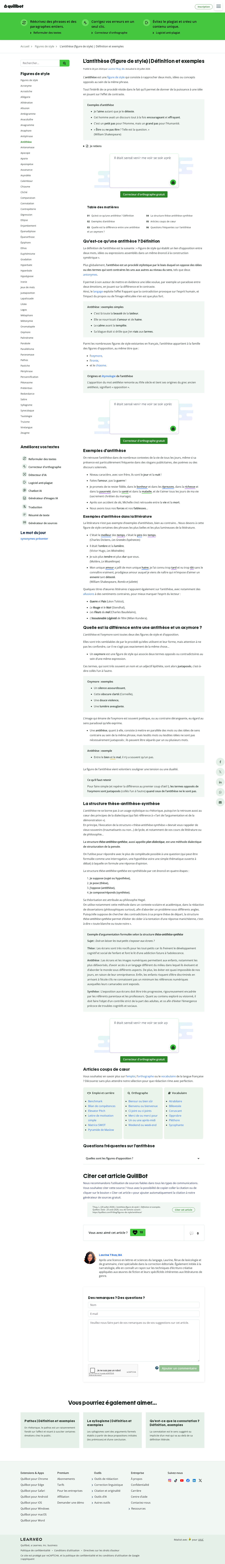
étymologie (109, 376)
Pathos (24, 360)
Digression (26, 214)
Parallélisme (27, 349)
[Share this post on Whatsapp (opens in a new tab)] (220, 792)
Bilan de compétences (101, 1106)
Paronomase (27, 354)
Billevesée (175, 1106)
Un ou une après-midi (141, 1120)
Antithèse (26, 141)
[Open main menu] (218, 6)
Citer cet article (183, 1209)
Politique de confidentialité (35, 1550)
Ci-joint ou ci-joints (140, 1111)
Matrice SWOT (97, 1125)
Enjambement (28, 225)
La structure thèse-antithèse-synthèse (172, 215)
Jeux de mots (28, 287)
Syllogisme (26, 404)
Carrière (136, 1491)
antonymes (90, 274)
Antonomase (27, 147)
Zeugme (25, 432)
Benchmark (95, 1101)
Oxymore (25, 332)
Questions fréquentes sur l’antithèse (171, 227)
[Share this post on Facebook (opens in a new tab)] (220, 762)
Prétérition (26, 388)
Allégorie (25, 97)
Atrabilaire (175, 1101)
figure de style (116, 77)
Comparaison (28, 197)
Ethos (24, 248)
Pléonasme (27, 382)
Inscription (204, 6)
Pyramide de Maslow (101, 1130)
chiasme (101, 365)
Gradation (26, 259)
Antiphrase (27, 136)
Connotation (27, 203)
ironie (94, 360)
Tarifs (60, 1485)
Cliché (24, 192)
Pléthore (174, 1120)
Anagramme (27, 125)
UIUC (201, 1539)
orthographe (146, 1076)
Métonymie (27, 320)
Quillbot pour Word (33, 1520)
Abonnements (66, 1479)
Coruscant (175, 1111)
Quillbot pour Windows (35, 1508)
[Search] (64, 63)
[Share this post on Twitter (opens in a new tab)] (220, 772)
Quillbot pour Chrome (34, 1479)
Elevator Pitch (96, 1111)
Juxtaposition (28, 292)
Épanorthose (28, 236)
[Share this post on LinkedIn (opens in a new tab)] (220, 782)
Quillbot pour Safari (33, 1491)
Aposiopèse (27, 164)
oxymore (96, 356)
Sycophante (176, 1125)
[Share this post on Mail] (220, 802)
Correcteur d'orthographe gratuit (144, 194)
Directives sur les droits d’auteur (101, 1550)
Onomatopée (28, 326)
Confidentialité (140, 1485)
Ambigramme (28, 113)
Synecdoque (27, 410)
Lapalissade (27, 298)
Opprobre (175, 1115)
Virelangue (26, 427)
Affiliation (63, 1496)
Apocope (25, 152)
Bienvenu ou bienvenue (143, 1106)
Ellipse (24, 220)
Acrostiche (26, 91)
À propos (136, 1479)
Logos (24, 309)
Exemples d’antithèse (103, 221)
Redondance (27, 393)
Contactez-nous (141, 1502)
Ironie (24, 281)
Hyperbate (26, 265)
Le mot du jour (33, 532)
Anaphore (26, 130)
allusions (88, 594)
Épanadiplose (28, 231)
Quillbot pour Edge (32, 1485)
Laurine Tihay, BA (116, 68)
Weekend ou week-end (142, 1125)
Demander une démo (70, 1502)
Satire (24, 399)
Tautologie (26, 416)
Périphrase (27, 371)
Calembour (27, 181)
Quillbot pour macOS (34, 1514)
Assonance (26, 169)
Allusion (25, 108)
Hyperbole (26, 270)
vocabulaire (168, 1076)
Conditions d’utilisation (67, 1550)
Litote (24, 304)
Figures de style (29, 80)
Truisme (25, 421)
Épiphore (26, 242)
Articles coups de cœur (163, 221)
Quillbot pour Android (34, 1496)
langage (98, 291)
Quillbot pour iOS (31, 1502)
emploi (131, 1076)
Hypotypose (27, 276)
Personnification (29, 376)
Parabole (25, 343)
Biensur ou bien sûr (140, 1101)
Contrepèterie (28, 209)
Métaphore (27, 315)
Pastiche (25, 365)
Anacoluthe (27, 119)
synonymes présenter (34, 538)
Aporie (24, 158)
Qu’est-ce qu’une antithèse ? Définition (112, 215)
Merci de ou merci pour (143, 1115)
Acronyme (26, 85)
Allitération (27, 102)
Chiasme (25, 186)
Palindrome (27, 337)
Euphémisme (28, 253)
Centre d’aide (139, 1496)
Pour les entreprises (70, 1491)
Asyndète (26, 175)
